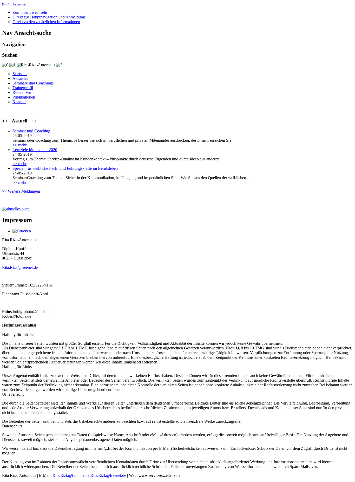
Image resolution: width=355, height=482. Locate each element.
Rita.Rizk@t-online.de (70, 475)
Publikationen (23, 97)
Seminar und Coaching (31, 131)
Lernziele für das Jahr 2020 (34, 149)
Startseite (19, 73)
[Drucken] (21, 231)
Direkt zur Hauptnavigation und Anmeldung (48, 17)
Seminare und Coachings (33, 83)
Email (5, 4)
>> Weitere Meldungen (21, 191)
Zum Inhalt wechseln (29, 12)
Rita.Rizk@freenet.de (20, 267)
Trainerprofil (22, 88)
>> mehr (19, 145)
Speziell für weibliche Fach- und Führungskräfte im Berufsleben (65, 168)
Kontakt (19, 102)
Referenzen (21, 92)
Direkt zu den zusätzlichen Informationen (46, 21)
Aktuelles (20, 78)
